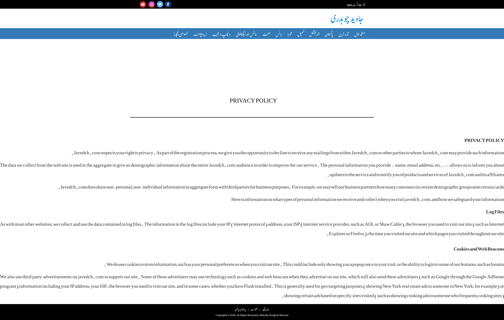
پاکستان (329, 34)
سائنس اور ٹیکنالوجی (247, 34)
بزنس (278, 34)
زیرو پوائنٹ (200, 34)
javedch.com (417, 199)
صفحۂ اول (359, 34)
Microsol (283, 315)
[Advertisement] (252, 65)
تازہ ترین (343, 34)
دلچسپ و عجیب (221, 34)
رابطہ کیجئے (266, 309)
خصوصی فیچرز (181, 34)
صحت (266, 34)
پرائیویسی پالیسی (240, 309)
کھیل (300, 34)
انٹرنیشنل (314, 34)
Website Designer (269, 315)
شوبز (289, 34)
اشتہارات (254, 309)
